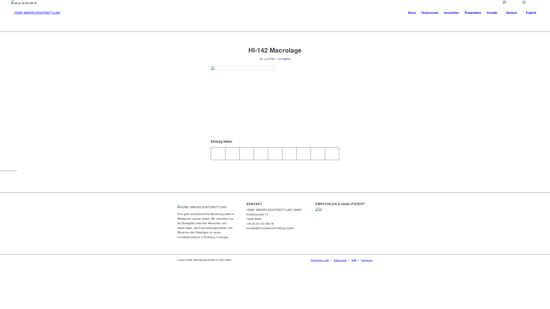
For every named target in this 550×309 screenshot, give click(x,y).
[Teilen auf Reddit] (318, 154)
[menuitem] (412, 12)
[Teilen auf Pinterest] (261, 154)
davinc (286, 59)
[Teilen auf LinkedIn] (275, 154)
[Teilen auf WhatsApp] (247, 154)
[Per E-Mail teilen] (332, 154)
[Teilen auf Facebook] (218, 154)
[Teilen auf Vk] (303, 154)
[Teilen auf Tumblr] (289, 154)
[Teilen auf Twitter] (232, 154)
